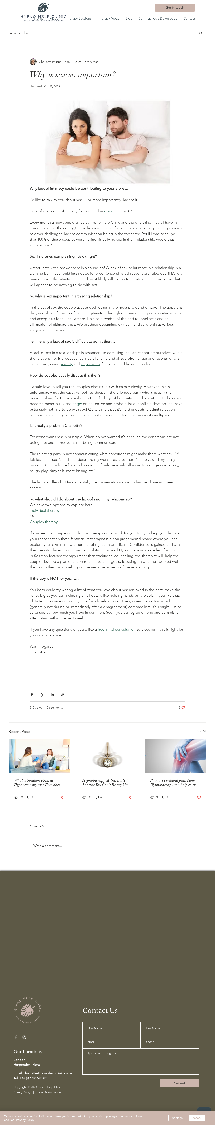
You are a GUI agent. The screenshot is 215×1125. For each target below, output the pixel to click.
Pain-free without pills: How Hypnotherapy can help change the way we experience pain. (175, 782)
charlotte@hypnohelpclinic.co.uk (48, 1073)
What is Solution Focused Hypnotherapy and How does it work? (38, 782)
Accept (196, 1118)
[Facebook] (16, 1037)
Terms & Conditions (49, 1092)
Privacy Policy (22, 1092)
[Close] (209, 1118)
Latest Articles (18, 33)
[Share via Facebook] (32, 695)
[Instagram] (24, 1037)
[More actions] (182, 61)
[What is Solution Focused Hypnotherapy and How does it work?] (39, 756)
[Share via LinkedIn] (52, 695)
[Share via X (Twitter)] (42, 695)
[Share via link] (63, 695)
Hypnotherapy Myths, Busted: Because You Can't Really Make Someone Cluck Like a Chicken (106, 782)
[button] (201, 33)
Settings (177, 1118)
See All (201, 731)
